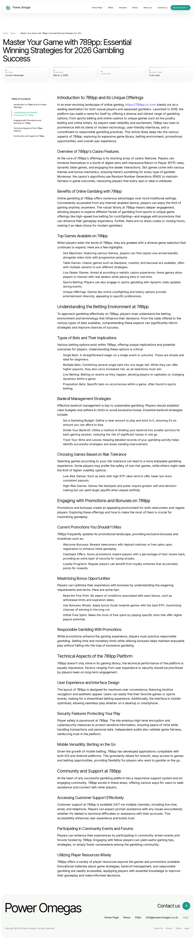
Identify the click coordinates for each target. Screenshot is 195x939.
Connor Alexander (14, 75)
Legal (186, 928)
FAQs (138, 917)
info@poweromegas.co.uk (162, 917)
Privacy (169, 928)
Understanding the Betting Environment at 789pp (25, 113)
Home (5, 33)
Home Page (111, 917)
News (13, 33)
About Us (158, 928)
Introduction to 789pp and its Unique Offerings (30, 105)
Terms (178, 928)
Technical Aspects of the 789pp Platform (28, 129)
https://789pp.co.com (140, 104)
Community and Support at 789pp (29, 136)
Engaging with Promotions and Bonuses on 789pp (27, 121)
